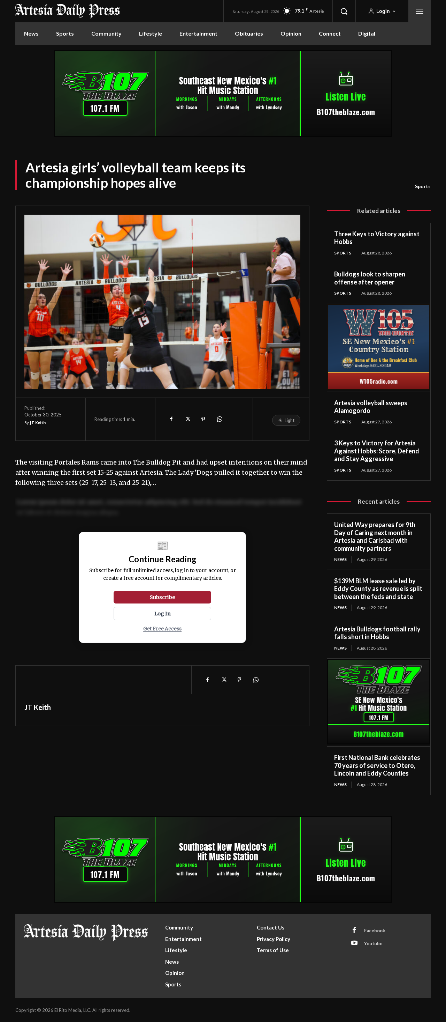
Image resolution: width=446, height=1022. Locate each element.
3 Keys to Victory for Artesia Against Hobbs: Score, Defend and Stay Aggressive (376, 450)
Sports (423, 186)
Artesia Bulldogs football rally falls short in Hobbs (377, 633)
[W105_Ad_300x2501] (378, 388)
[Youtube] (354, 943)
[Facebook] (171, 419)
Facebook (374, 930)
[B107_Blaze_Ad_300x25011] (378, 743)
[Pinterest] (203, 419)
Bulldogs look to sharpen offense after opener (369, 278)
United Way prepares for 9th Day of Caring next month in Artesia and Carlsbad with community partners (374, 536)
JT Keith (38, 422)
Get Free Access (162, 629)
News (340, 559)
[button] (344, 11)
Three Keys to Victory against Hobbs (377, 238)
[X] (187, 419)
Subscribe (162, 597)
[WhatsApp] (219, 419)
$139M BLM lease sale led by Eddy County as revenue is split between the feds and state (378, 588)
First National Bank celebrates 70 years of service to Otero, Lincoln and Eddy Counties (377, 765)
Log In (162, 613)
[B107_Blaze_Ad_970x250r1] (223, 135)
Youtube (373, 943)
